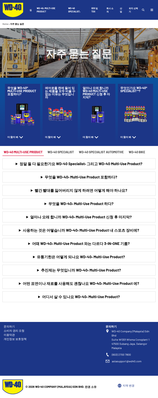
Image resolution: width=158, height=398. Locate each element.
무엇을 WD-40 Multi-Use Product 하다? (81, 203)
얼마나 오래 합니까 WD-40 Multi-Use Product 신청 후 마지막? (81, 217)
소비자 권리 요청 (14, 330)
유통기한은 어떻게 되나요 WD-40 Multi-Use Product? (81, 257)
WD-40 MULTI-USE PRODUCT (23, 152)
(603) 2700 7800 (121, 354)
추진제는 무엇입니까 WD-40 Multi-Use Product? (81, 270)
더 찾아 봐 (13, 136)
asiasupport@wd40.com (126, 361)
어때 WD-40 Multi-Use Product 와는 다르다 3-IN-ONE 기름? (81, 243)
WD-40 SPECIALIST (74, 10)
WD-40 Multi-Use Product (46, 10)
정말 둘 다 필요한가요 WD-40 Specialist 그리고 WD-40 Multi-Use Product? (81, 164)
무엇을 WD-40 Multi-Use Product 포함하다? (81, 177)
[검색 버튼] (143, 10)
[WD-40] (12, 9)
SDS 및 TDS (94, 10)
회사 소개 (109, 10)
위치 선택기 (133, 10)
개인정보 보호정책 (15, 339)
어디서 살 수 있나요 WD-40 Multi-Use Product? (81, 297)
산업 (121, 10)
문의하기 (9, 326)
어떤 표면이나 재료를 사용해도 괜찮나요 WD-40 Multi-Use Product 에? (81, 283)
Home (5, 24)
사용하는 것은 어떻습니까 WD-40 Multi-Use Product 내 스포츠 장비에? (81, 230)
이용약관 (9, 334)
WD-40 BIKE (137, 152)
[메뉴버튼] (152, 10)
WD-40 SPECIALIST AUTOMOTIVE (101, 152)
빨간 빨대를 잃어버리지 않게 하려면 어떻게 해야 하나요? (81, 190)
